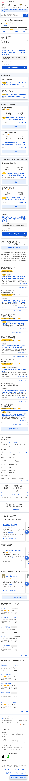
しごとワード (12, 749)
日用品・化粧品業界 (5, 27)
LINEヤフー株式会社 (6, 763)
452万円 (15, 670)
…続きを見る (10, 532)
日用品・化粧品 (13, 442)
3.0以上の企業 (14, 27)
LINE (11, 756)
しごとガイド (5, 749)
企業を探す (3, 7)
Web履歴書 (20, 734)
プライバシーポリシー (7, 772)
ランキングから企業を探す (8, 743)
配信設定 (4, 736)
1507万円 (15, 641)
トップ (3, 31)
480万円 (15, 688)
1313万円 (15, 650)
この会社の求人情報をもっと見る (19, 287)
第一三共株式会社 (6, 406)
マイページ (26, 7)
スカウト (20, 7)
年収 (25, 31)
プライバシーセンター (18, 772)
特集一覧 (15, 7)
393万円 (15, 679)
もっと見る (24, 480)
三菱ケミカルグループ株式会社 (12, 550)
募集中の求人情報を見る (10, 538)
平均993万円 (5, 25)
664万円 (15, 707)
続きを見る (21, 122)
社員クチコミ (17, 31)
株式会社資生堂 (5, 361)
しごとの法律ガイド (17, 747)
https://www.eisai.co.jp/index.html (17, 452)
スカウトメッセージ (6, 734)
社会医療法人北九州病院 (10, 525)
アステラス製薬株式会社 (8, 338)
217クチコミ (18, 23)
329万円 (15, 697)
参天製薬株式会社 (6, 268)
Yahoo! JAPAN (20, 769)
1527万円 (15, 632)
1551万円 (15, 622)
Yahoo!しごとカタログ (8, 726)
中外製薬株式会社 (6, 316)
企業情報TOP (18, 726)
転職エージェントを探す (20, 743)
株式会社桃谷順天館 (7, 292)
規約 (26, 772)
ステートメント (9, 773)
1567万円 (15, 613)
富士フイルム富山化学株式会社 (10, 385)
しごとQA (9, 7)
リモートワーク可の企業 (22, 27)
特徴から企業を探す (12, 741)
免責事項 (16, 773)
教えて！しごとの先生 (7, 747)
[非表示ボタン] (27, 775)
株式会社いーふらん (11, 576)
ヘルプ (21, 773)
